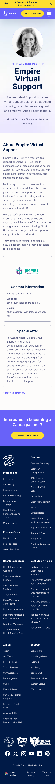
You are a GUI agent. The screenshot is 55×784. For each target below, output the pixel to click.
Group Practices (11, 549)
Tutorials (35, 661)
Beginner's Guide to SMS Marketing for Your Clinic (40, 593)
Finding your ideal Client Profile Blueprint (39, 571)
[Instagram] (23, 753)
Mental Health (10, 523)
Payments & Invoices (41, 527)
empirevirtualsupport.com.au (23, 302)
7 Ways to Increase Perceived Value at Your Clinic (40, 606)
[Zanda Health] (9, 13)
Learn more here (27, 435)
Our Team (8, 656)
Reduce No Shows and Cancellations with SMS (40, 618)
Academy (35, 667)
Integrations (36, 538)
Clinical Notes (37, 512)
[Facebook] (7, 753)
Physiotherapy (10, 490)
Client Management (40, 501)
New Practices (10, 538)
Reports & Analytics (40, 533)
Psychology (9, 479)
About (6, 650)
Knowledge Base (39, 656)
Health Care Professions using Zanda (11, 514)
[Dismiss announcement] (50, 4)
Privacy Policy (31, 774)
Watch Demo (37, 689)
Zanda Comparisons (13, 609)
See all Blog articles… (41, 627)
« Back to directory (14, 392)
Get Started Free (32, 13)
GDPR (6, 684)
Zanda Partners (10, 594)
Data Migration (10, 678)
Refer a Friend (10, 661)
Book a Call (36, 672)
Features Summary (40, 463)
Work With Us (10, 713)
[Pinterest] (47, 753)
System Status (38, 684)
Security (35, 507)
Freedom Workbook (13, 624)
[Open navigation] (49, 13)
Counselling (9, 484)
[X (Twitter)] (15, 753)
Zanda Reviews (10, 667)
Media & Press (10, 689)
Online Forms (37, 496)
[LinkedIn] (39, 753)
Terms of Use (46, 774)
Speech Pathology (12, 495)
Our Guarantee (10, 672)
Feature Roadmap (39, 678)
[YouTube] (31, 753)
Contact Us (36, 650)
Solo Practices (10, 543)
